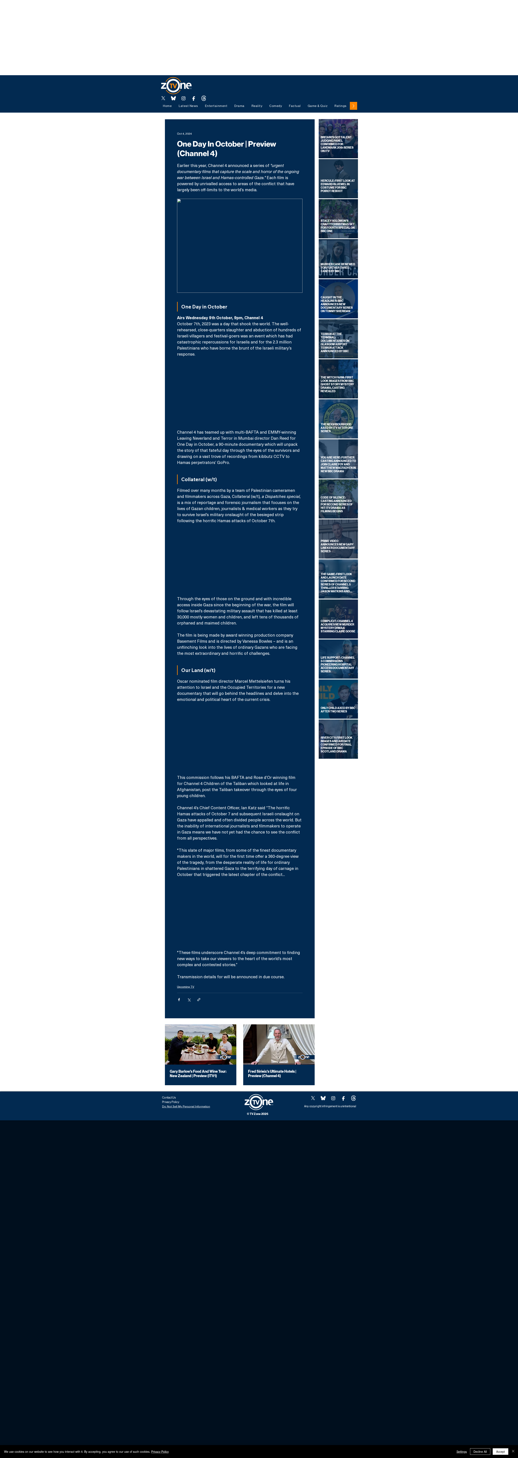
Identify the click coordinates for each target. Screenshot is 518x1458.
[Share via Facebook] (179, 1000)
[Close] (513, 1451)
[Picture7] (193, 98)
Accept (500, 1452)
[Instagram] (183, 98)
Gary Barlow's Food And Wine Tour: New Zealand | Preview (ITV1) (198, 1073)
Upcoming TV (185, 987)
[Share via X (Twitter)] (189, 1000)
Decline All (480, 1452)
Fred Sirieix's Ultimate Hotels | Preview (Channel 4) (272, 1073)
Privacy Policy (160, 1452)
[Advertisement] (73, 9)
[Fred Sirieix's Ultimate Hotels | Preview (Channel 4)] (279, 1044)
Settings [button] (461, 1452)
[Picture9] (203, 98)
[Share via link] (199, 1000)
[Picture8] (173, 98)
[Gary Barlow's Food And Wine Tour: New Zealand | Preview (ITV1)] (200, 1044)
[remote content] (239, 393)
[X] (163, 98)
